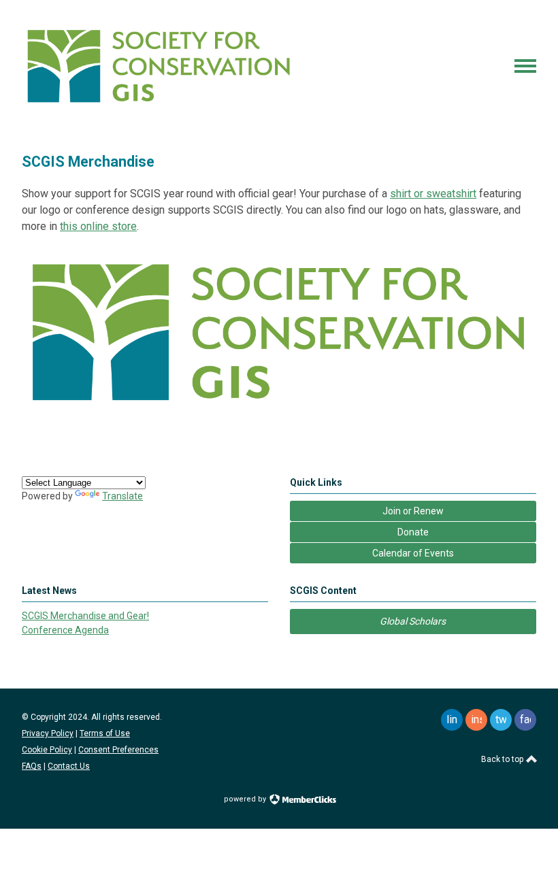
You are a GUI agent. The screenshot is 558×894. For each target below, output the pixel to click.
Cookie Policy (47, 750)
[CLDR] (158, 107)
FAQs (32, 766)
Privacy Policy (47, 733)
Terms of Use (105, 733)
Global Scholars (413, 621)
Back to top (503, 759)
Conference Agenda (65, 630)
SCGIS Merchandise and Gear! (85, 615)
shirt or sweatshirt (433, 193)
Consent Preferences (118, 750)
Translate (122, 496)
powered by (246, 799)
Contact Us (69, 766)
